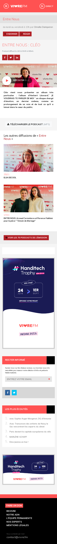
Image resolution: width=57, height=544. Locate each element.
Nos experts (14, 521)
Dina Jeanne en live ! (19, 442)
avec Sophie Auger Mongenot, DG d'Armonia (30, 418)
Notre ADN (12, 514)
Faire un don (14, 505)
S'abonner (11, 34)
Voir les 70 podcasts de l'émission (27, 237)
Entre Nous (11, 19)
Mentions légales (17, 525)
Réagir (26, 34)
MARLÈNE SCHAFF (18, 437)
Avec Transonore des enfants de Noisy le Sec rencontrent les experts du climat (29, 425)
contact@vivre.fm (17, 537)
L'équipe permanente (19, 518)
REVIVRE (11, 511)
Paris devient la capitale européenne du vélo (30, 431)
